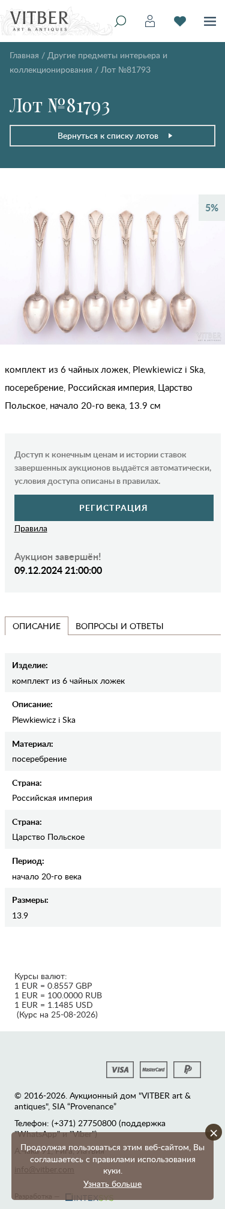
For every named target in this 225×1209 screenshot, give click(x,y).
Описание (37, 626)
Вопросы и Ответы (120, 626)
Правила (30, 528)
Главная (24, 55)
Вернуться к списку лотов (108, 135)
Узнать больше (112, 1183)
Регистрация (113, 507)
